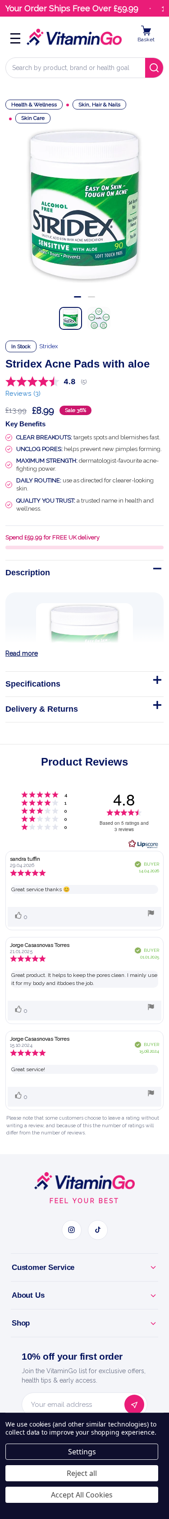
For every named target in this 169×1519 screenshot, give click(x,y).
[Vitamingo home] (84, 1181)
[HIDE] (156, 570)
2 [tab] (91, 297)
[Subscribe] (134, 1404)
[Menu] (15, 37)
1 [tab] (77, 297)
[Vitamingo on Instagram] (72, 1230)
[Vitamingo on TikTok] (98, 1230)
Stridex (48, 346)
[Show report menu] (151, 914)
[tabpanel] (84, 205)
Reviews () (23, 393)
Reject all (82, 1473)
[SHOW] (156, 681)
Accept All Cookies (82, 1495)
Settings (82, 1452)
